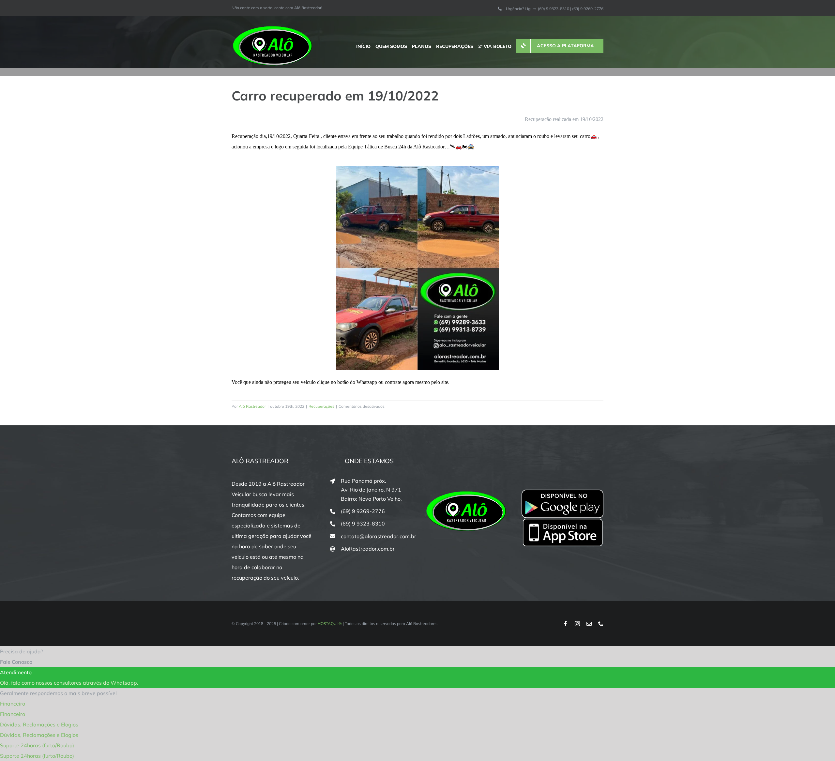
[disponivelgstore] (562, 492)
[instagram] (577, 623)
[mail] (589, 623)
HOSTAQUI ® (330, 623)
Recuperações (321, 406)
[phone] (600, 623)
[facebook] (565, 623)
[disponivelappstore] (562, 520)
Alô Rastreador (252, 406)
